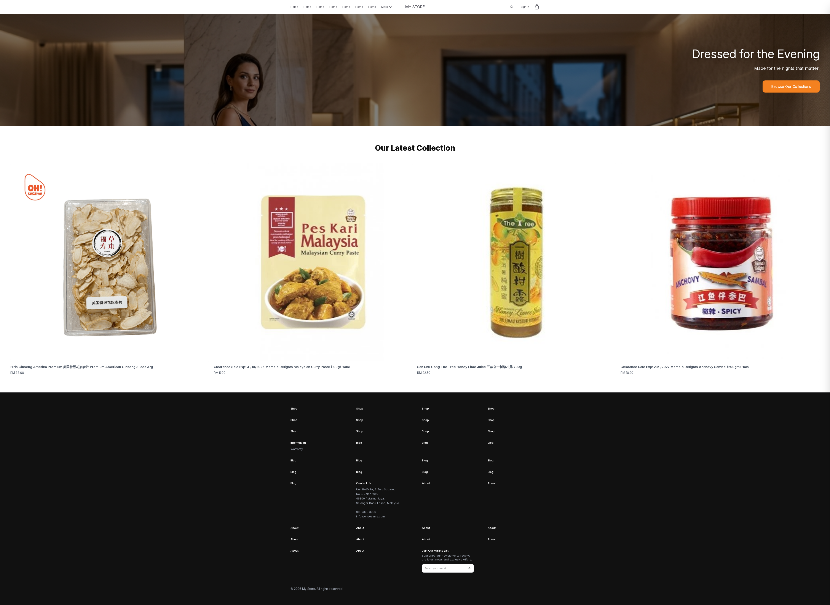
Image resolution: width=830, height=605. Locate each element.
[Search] (511, 7)
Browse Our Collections (791, 86)
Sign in (525, 6)
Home (294, 6)
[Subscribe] (469, 568)
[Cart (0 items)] (537, 7)
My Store (415, 7)
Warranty (296, 449)
